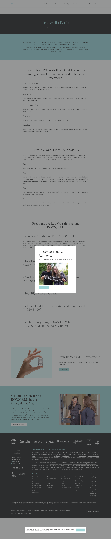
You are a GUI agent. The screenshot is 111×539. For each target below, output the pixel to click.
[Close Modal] (75, 245)
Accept (80, 530)
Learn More (43, 287)
